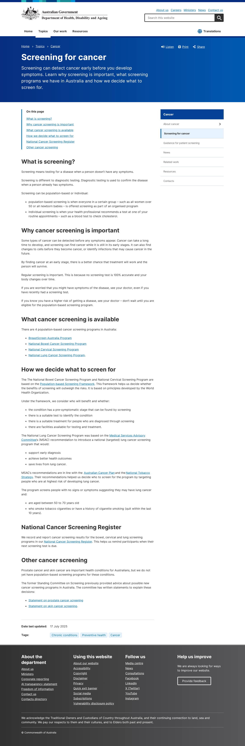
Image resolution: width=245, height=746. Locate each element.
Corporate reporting (35, 679)
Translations (212, 31)
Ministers (190, 10)
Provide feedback (194, 681)
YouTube (131, 693)
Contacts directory (34, 699)
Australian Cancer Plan (99, 473)
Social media (82, 693)
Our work (60, 31)
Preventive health (94, 635)
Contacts (168, 180)
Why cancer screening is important (50, 124)
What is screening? (39, 118)
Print (185, 47)
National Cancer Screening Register (50, 141)
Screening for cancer (177, 133)
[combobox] (179, 18)
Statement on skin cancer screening (53, 606)
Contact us (215, 10)
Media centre (134, 663)
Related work (171, 161)
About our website (85, 663)
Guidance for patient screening (181, 142)
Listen (170, 47)
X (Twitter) (132, 688)
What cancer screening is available (49, 130)
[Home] (64, 13)
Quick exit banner (85, 688)
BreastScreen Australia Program (50, 338)
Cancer (55, 46)
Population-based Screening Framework (67, 384)
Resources (80, 31)
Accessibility (81, 668)
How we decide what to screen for (50, 136)
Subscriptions (82, 698)
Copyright (80, 673)
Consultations (134, 673)
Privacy (78, 683)
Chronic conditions (64, 635)
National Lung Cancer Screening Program (57, 355)
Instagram (132, 698)
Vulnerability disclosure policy (93, 703)
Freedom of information (37, 689)
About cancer (171, 123)
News (202, 10)
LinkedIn (131, 683)
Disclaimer (80, 678)
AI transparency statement (39, 684)
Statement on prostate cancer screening (56, 600)
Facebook (132, 678)
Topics (43, 31)
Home (28, 31)
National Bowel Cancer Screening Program (57, 343)
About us (162, 10)
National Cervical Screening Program (54, 349)
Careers (176, 10)
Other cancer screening (42, 147)
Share (201, 47)
